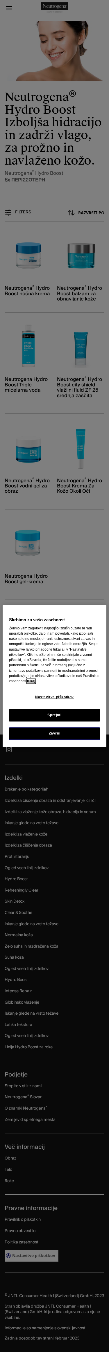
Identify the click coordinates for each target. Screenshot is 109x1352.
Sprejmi (54, 715)
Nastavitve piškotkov (54, 697)
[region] (54, 676)
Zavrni (54, 733)
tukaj (31, 681)
